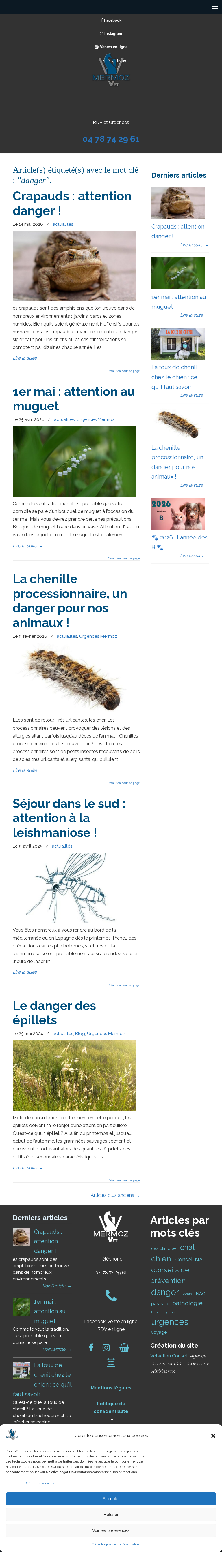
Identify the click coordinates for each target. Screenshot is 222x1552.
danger (165, 1292)
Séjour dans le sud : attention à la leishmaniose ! (69, 818)
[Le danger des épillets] (74, 1109)
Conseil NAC (190, 1259)
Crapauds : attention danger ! (48, 1241)
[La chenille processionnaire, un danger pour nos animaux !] (74, 711)
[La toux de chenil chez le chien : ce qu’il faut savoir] (178, 358)
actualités (63, 224)
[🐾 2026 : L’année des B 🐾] (178, 528)
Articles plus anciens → (115, 1195)
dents (187, 1294)
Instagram (112, 33)
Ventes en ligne (113, 47)
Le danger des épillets (54, 1013)
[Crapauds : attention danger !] (74, 299)
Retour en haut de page (124, 371)
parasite (159, 1303)
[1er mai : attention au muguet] (74, 495)
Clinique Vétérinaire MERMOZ (111, 70)
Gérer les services (40, 1483)
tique (155, 1312)
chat (187, 1247)
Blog (80, 1033)
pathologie (187, 1303)
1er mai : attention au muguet (50, 1311)
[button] (213, 1436)
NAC (200, 1293)
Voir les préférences (111, 1530)
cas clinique (163, 1248)
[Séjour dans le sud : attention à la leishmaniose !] (74, 921)
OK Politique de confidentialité (115, 1544)
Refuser (111, 1514)
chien (161, 1258)
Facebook (112, 20)
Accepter (111, 1498)
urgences (169, 1322)
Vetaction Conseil (169, 1356)
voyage (159, 1332)
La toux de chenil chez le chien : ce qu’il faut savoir (174, 377)
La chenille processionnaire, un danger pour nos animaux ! (70, 601)
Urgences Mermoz (95, 419)
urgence (169, 1312)
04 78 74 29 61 (111, 139)
